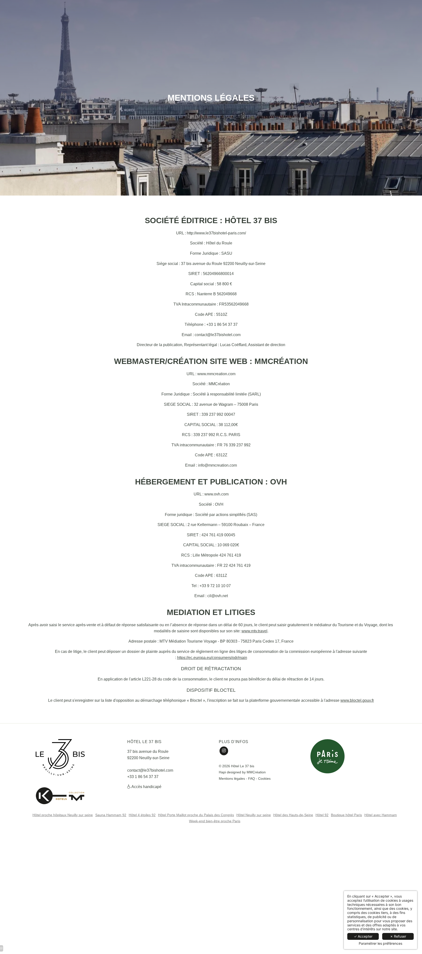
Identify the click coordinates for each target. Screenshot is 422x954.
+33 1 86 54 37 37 (142, 777)
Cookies (264, 778)
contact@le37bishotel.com (150, 770)
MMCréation (256, 772)
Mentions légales (232, 778)
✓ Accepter (363, 936)
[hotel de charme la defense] (224, 750)
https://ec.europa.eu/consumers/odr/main (212, 658)
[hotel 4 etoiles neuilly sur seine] (60, 795)
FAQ (251, 778)
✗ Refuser (398, 936)
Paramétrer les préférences (380, 943)
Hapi (222, 772)
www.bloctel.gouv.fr (357, 700)
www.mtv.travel (254, 631)
